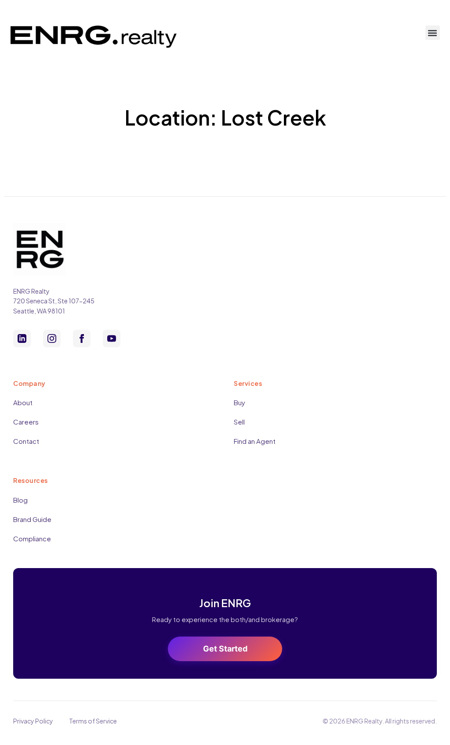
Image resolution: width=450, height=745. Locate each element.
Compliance (32, 538)
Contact (26, 441)
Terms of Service (93, 721)
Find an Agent (255, 441)
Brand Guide (32, 519)
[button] (432, 32)
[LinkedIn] (22, 338)
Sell (239, 421)
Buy (239, 402)
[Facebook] (82, 338)
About (23, 402)
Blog (20, 500)
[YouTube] (111, 338)
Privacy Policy (33, 721)
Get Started (225, 648)
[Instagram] (52, 338)
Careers (26, 421)
